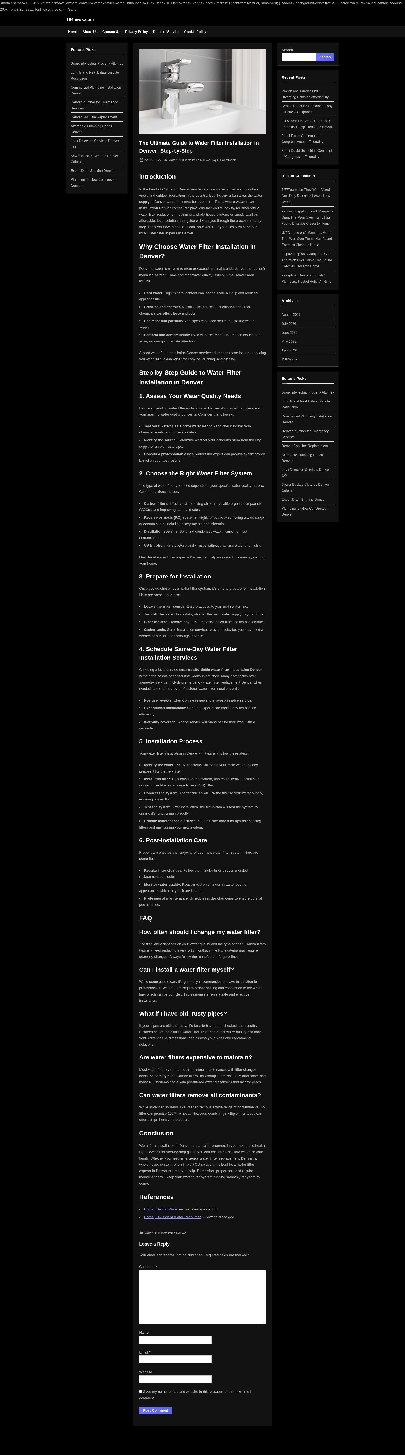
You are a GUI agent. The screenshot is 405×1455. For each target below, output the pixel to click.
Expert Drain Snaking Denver (93, 170)
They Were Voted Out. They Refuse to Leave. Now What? (306, 196)
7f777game (290, 189)
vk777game (290, 232)
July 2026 (289, 323)
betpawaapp (291, 254)
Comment (148, 1267)
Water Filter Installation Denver (189, 159)
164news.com (80, 19)
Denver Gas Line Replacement (94, 117)
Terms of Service (166, 32)
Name (145, 1333)
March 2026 (290, 359)
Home (73, 32)
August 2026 (291, 314)
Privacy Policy (136, 32)
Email (145, 1352)
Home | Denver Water (161, 1209)
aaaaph (287, 275)
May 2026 (289, 341)
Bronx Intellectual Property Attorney (97, 63)
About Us (90, 32)
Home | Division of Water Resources (172, 1217)
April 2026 (289, 350)
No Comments (226, 160)
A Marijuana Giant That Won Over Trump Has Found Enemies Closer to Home (307, 217)
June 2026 (289, 332)
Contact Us (111, 32)
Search (287, 50)
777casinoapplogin (296, 211)
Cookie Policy (195, 32)
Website (145, 1372)
